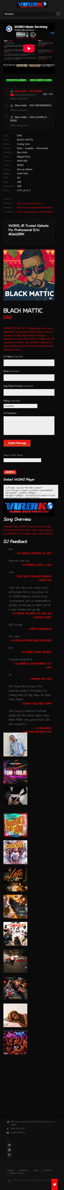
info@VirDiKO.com (18, 1133)
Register (23, 1171)
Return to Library (16, 80)
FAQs (35, 1171)
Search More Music (13, 455)
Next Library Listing (41, 80)
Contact (47, 1171)
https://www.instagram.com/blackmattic (35, 208)
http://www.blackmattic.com (29, 203)
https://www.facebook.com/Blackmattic (34, 212)
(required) (13, 357)
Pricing (10, 1171)
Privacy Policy (16, 1174)
